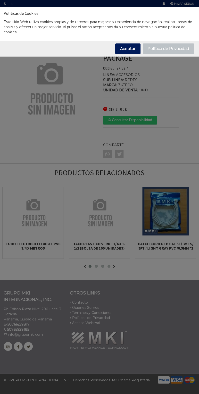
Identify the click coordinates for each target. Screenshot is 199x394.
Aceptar (128, 48)
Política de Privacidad (168, 48)
